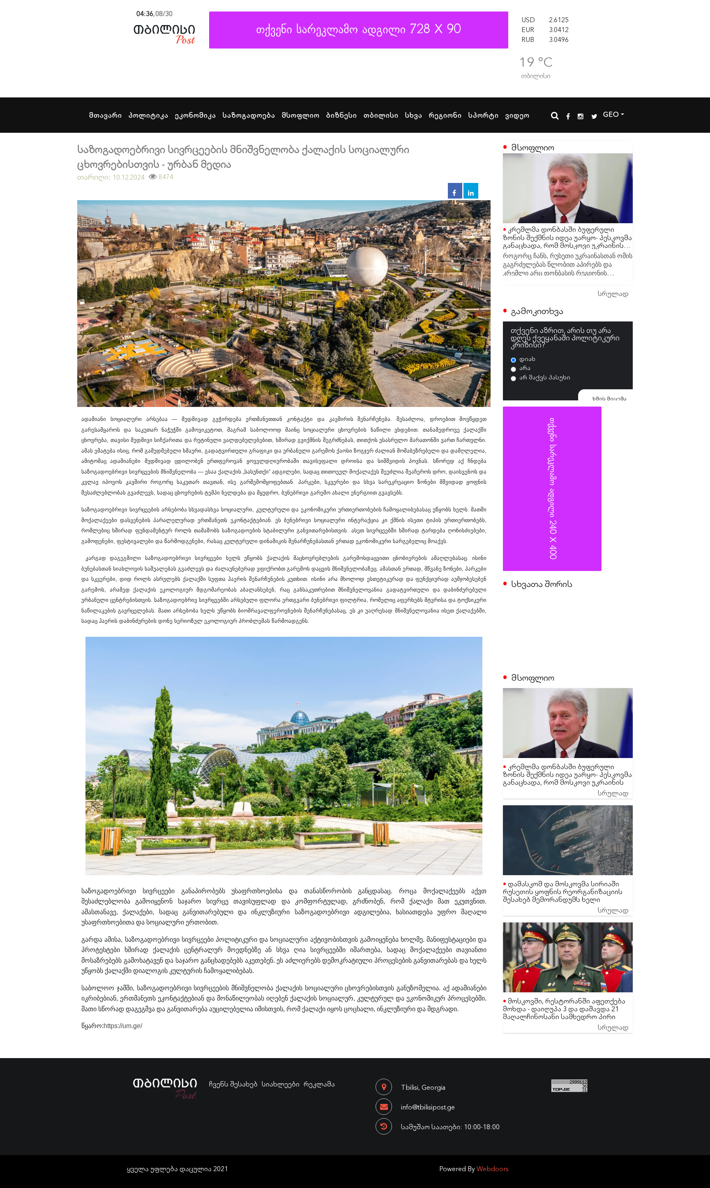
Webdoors (493, 1168)
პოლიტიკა (148, 114)
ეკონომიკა (195, 114)
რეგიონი (445, 114)
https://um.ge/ (123, 1025)
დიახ (527, 358)
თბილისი (381, 114)
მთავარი (105, 114)
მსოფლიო (301, 114)
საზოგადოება (249, 114)
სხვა (413, 114)
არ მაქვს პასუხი (544, 377)
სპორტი (483, 114)
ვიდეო (517, 114)
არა (524, 367)
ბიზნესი (341, 114)
